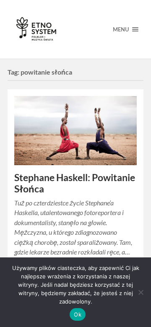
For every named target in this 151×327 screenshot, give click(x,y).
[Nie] (140, 292)
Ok (77, 314)
